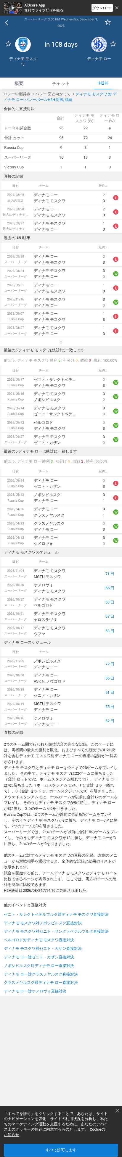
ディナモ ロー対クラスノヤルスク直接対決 (41, 974)
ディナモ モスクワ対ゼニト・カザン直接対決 (43, 948)
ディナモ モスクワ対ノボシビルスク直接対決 (43, 923)
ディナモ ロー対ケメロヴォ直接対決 (35, 991)
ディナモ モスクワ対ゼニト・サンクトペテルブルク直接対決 (56, 931)
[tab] (19, 83)
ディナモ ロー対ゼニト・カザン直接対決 (39, 957)
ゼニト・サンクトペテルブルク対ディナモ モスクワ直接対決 (56, 914)
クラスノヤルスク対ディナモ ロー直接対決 (41, 982)
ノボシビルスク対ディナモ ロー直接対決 (39, 965)
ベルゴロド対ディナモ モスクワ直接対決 (39, 939)
